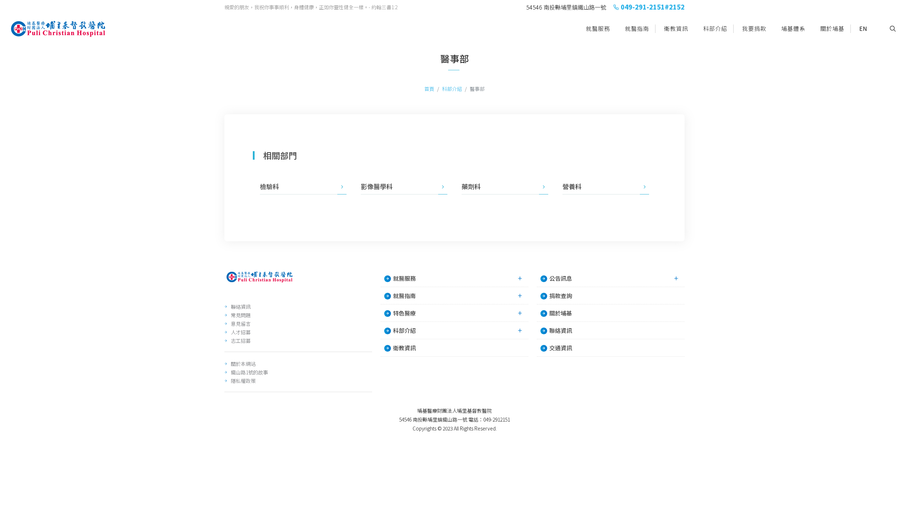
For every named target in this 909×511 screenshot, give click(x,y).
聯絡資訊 (241, 306)
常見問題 (241, 315)
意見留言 (241, 323)
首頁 (429, 88)
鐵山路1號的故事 (249, 372)
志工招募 (241, 340)
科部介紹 (452, 88)
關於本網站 (243, 364)
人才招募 (241, 332)
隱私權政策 (243, 381)
